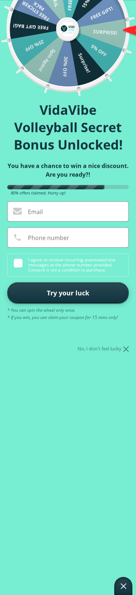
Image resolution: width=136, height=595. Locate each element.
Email (35, 212)
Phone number (48, 238)
